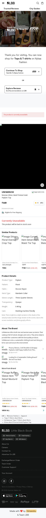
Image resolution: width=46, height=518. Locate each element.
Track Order (6, 464)
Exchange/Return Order (11, 460)
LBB (3, 416)
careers (5, 447)
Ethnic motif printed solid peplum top (17, 422)
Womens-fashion (13, 416)
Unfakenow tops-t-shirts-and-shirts (17, 420)
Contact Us (6, 451)
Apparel (24, 416)
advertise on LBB (8, 454)
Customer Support (9, 467)
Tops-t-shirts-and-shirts (13, 418)
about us (5, 444)
